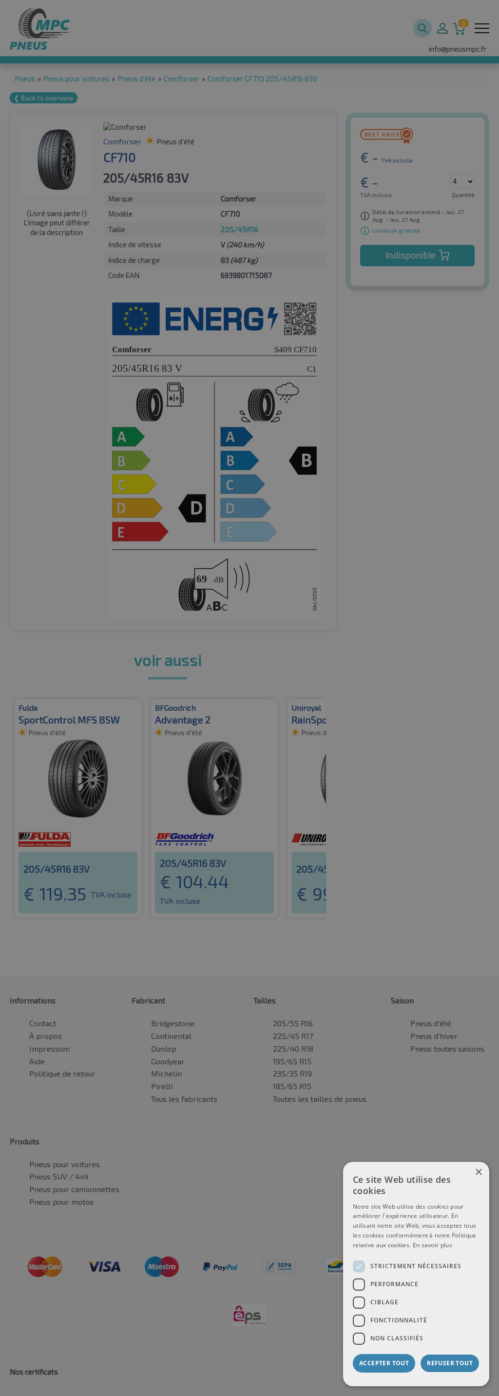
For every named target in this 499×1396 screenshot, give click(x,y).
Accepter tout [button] (384, 1363)
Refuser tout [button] (450, 1363)
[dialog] (416, 1274)
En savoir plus (432, 1245)
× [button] (478, 1172)
